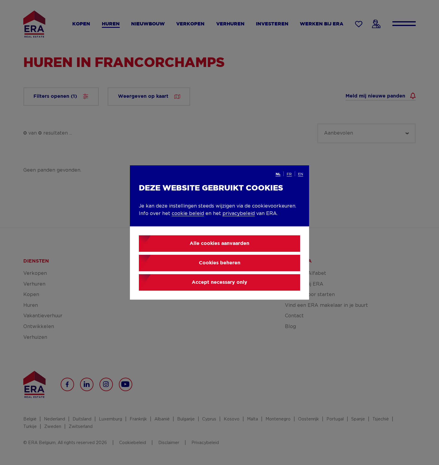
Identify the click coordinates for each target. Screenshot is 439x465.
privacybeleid (238, 213)
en (300, 174)
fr (289, 174)
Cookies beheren (219, 263)
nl (278, 174)
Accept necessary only (219, 282)
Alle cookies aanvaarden (219, 243)
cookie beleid (188, 213)
